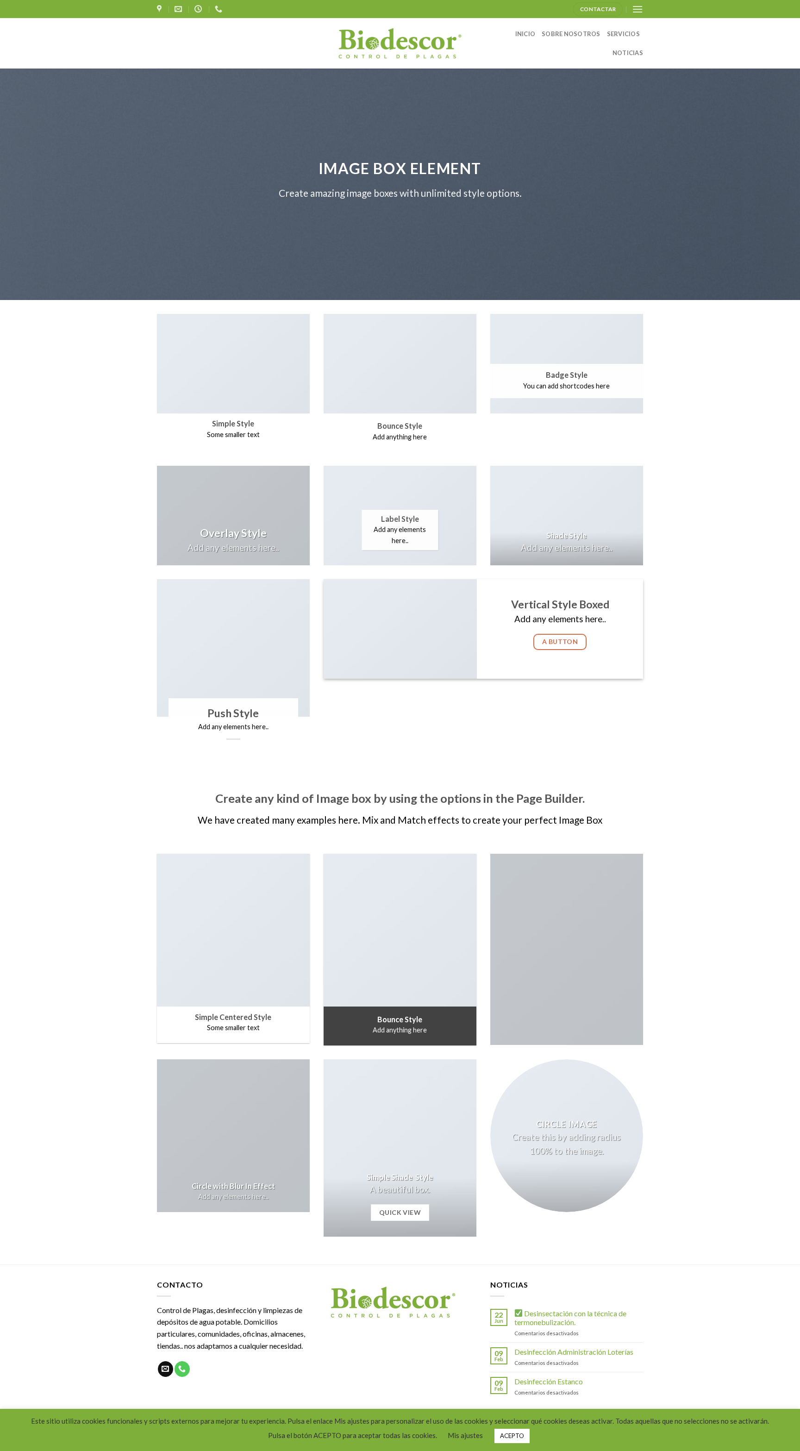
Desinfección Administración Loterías (573, 1351)
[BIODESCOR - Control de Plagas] (400, 43)
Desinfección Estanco (548, 1381)
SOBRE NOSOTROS (571, 34)
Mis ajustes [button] (465, 1435)
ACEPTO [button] (512, 1435)
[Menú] (637, 9)
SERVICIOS (623, 34)
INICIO (525, 34)
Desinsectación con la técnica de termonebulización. (570, 1317)
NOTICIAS (627, 52)
